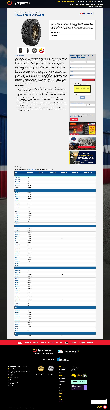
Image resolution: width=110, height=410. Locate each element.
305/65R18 (17, 303)
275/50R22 (17, 335)
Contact (93, 4)
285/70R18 (17, 297)
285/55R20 (17, 318)
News (92, 6)
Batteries (60, 383)
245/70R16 (17, 205)
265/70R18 (17, 286)
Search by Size (62, 369)
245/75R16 (17, 207)
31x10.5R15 (17, 179)
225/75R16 (17, 198)
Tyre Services (61, 387)
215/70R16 (17, 194)
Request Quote (74, 119)
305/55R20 (17, 328)
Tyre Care (61, 372)
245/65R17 (17, 234)
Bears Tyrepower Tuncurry (65, 1)
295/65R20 (17, 326)
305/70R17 (17, 263)
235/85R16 (17, 203)
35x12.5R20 (17, 310)
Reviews (100, 6)
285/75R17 (17, 259)
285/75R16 (17, 217)
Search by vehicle (32, 169)
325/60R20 (17, 330)
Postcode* (72, 75)
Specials (87, 4)
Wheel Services (62, 388)
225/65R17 (17, 228)
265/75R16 (17, 213)
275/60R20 (17, 314)
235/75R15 (17, 187)
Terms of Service (77, 116)
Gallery (96, 6)
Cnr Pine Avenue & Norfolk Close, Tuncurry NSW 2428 (19, 372)
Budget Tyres (73, 369)
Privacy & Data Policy (14, 408)
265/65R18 (17, 284)
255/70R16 (17, 209)
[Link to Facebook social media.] (98, 407)
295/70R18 (17, 301)
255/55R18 (17, 276)
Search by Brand (62, 371)
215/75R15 (17, 185)
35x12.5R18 (17, 270)
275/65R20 (17, 316)
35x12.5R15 (17, 181)
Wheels (76, 4)
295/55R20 (17, 322)
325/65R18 (17, 305)
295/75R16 (17, 219)
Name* (71, 64)
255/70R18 (17, 278)
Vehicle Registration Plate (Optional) (77, 103)
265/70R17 (17, 247)
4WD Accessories (62, 381)
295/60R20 (17, 324)
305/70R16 (17, 221)
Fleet (90, 6)
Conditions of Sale (21, 408)
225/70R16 (17, 196)
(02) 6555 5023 (82, 1)
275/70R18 (17, 290)
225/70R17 (17, 230)
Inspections (61, 384)
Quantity (88, 60)
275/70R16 (17, 215)
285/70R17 (17, 255)
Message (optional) (73, 107)
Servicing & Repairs (63, 386)
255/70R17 (17, 242)
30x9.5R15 (17, 177)
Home (17, 12)
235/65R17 (17, 232)
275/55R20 (17, 312)
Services (82, 4)
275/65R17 (17, 249)
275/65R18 (17, 288)
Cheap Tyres (73, 370)
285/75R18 (17, 299)
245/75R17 (17, 238)
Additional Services (62, 390)
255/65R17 (17, 240)
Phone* (76, 67)
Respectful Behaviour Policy (29, 408)
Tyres (71, 4)
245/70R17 (17, 236)
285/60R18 (17, 293)
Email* (71, 71)
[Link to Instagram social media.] (101, 407)
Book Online (100, 4)
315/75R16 (17, 223)
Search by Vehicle (62, 368)
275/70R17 (17, 251)
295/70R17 (17, 261)
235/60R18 (17, 274)
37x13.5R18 (17, 272)
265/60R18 (17, 280)
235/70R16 (17, 201)
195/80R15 (17, 183)
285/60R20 (17, 320)
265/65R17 (17, 244)
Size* (71, 60)
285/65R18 (17, 295)
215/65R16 (17, 192)
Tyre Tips (60, 373)
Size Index (73, 366)
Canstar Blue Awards (75, 367)
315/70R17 (17, 265)
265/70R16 (17, 211)
